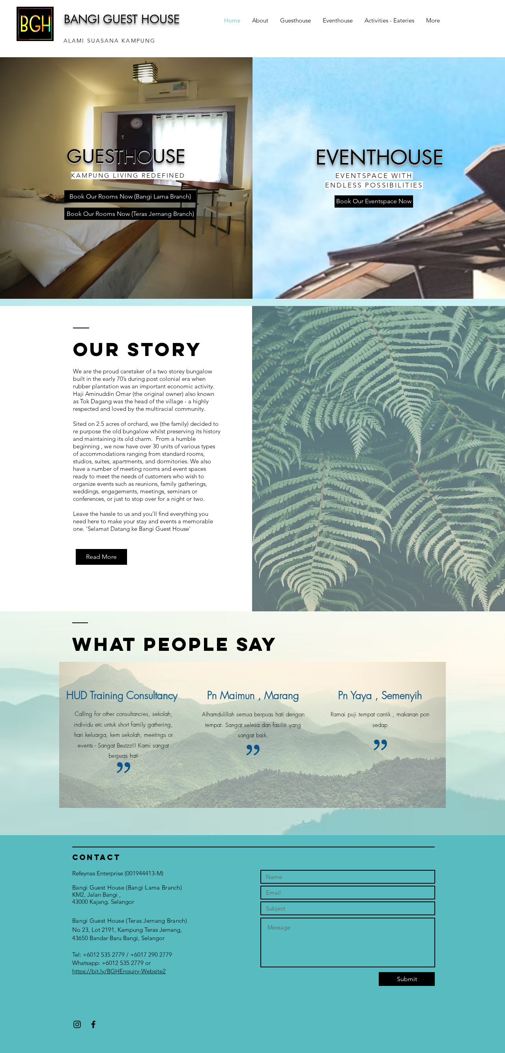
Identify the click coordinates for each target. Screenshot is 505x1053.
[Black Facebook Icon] (93, 1024)
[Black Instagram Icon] (77, 1024)
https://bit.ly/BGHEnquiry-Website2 (119, 971)
